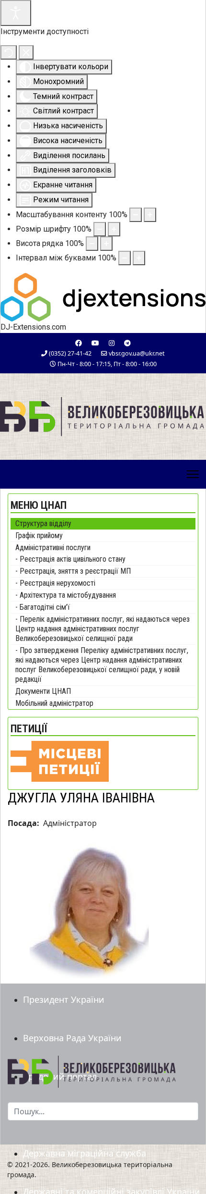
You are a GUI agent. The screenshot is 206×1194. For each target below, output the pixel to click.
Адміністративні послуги (53, 547)
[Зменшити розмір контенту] (135, 215)
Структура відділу (43, 523)
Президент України (63, 999)
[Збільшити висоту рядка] (106, 243)
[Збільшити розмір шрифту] (114, 229)
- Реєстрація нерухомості (55, 583)
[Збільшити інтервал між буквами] (139, 258)
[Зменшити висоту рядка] (92, 243)
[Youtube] (95, 342)
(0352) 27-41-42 (70, 353)
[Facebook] (78, 342)
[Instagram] (111, 342)
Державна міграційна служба (84, 1153)
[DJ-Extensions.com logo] (103, 296)
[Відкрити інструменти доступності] (15, 13)
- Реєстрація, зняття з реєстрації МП (73, 571)
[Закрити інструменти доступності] (26, 52)
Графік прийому (39, 535)
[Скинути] (8, 52)
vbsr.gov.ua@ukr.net (137, 353)
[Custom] (127, 342)
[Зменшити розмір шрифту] (99, 229)
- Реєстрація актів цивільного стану (70, 559)
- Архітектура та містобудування (65, 595)
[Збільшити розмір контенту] (150, 215)
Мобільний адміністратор (54, 703)
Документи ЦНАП (43, 691)
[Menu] (193, 474)
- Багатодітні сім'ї (42, 607)
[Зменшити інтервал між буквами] (124, 258)
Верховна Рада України (72, 1038)
